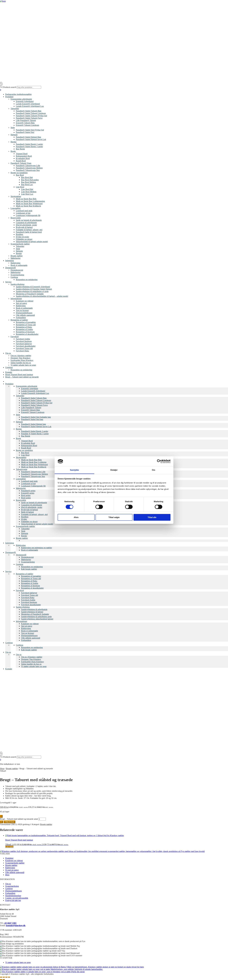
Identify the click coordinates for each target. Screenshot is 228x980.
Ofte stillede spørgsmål (25, 315)
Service (8, 282)
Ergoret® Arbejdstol (29, 388)
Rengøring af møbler (19, 320)
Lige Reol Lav (27, 194)
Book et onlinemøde (19, 265)
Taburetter (15, 108)
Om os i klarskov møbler (21, 355)
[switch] (99, 507)
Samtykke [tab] (74, 470)
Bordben (19, 234)
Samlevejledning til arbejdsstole (34, 609)
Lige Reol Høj (27, 189)
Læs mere (9, 847)
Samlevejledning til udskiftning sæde (36, 616)
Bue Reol (20, 175)
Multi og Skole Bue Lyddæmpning (30, 201)
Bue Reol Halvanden (30, 180)
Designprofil (10, 268)
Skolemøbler (16, 196)
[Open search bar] (1, 84)
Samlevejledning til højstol (32, 612)
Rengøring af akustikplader (27, 334)
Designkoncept (17, 270)
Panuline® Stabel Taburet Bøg (28, 111)
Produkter (9, 97)
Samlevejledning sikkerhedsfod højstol (37, 619)
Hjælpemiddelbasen (24, 313)
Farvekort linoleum (24, 341)
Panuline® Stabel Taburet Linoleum (31, 113)
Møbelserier (15, 258)
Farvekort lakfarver (24, 344)
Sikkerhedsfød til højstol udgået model (32, 241)
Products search (10, 87)
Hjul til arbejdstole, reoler (26, 225)
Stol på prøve (21, 303)
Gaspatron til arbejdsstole (26, 222)
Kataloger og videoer (24, 301)
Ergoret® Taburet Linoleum (27, 125)
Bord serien (26, 498)
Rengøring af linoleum (25, 332)
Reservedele (16, 218)
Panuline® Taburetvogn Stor (28, 170)
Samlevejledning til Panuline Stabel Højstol (34, 289)
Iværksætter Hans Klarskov (22, 360)
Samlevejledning (17, 284)
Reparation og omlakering (26, 279)
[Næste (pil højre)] (4, 979)
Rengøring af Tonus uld (26, 325)
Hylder (24, 519)
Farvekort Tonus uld (24, 348)
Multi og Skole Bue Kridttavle (28, 206)
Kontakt (8, 372)
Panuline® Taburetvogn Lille (28, 165)
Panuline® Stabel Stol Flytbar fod (30, 130)
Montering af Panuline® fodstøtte (30, 294)
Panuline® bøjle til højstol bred (29, 232)
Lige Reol (20, 187)
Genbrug (14, 277)
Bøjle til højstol (27, 512)
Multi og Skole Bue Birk (26, 199)
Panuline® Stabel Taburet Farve (29, 118)
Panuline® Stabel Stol (25, 132)
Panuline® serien (28, 491)
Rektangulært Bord (24, 156)
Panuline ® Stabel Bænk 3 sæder (35, 434)
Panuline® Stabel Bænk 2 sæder (29, 144)
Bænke (13, 142)
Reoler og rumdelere (19, 173)
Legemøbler (16, 208)
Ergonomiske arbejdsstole (21, 99)
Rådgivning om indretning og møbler (36, 548)
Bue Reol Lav (27, 184)
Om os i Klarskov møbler (31, 657)
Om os (8, 353)
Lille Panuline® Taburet (26, 120)
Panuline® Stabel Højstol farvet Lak (31, 139)
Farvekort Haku (22, 351)
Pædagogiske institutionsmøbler (18, 94)
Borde (13, 151)
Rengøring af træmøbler (26, 322)
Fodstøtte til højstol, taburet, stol (29, 230)
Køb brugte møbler (29, 569)
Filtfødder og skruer (24, 239)
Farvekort (15, 336)
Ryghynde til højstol (24, 227)
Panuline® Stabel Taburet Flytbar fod (31, 116)
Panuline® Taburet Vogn (21, 163)
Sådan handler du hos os (21, 363)
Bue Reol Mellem (28, 182)
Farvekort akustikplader (25, 346)
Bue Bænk (20, 149)
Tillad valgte (114, 517)
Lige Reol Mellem (28, 192)
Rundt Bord (21, 161)
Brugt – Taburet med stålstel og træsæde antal (19, 819)
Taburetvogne (21, 469)
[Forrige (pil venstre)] (1, 979)
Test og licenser (22, 310)
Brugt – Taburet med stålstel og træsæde (22, 377)
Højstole (14, 135)
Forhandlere (21, 317)
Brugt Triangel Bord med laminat (19, 374)
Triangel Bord (21, 154)
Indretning (9, 260)
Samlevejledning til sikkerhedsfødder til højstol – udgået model (42, 296)
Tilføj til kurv (9, 822)
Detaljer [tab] (114, 470)
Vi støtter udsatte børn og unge (23, 365)
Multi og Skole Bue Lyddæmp (33, 462)
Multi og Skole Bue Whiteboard (29, 203)
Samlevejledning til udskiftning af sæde (32, 291)
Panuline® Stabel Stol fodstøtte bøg (36, 417)
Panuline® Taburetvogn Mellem (29, 168)
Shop (2, 768)
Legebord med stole (24, 211)
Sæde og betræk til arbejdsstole (29, 220)
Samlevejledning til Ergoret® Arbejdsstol (33, 287)
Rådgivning (15, 263)
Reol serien (25, 495)
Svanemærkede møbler (20, 244)
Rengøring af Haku (24, 327)
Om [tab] (153, 470)
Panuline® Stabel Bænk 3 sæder (29, 146)
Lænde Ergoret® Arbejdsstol (28, 104)
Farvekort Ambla (23, 339)
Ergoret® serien (27, 493)
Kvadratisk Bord (23, 158)
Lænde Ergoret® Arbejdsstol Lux (30, 106)
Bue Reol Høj (27, 177)
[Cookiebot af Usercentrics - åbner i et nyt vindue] (158, 461)
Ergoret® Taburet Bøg (25, 123)
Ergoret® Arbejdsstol (25, 101)
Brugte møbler (17, 256)
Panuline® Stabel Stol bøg (32, 419)
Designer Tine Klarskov (20, 358)
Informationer (16, 298)
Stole (13, 127)
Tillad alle (152, 517)
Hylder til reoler (22, 237)
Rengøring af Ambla (24, 329)
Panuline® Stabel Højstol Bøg (28, 137)
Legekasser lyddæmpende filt (28, 215)
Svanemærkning (17, 275)
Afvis (76, 517)
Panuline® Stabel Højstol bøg (33, 424)
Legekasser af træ (23, 213)
